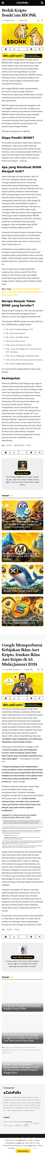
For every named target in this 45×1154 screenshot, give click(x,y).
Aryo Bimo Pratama (12, 669)
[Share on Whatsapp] (14, 49)
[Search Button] (42, 3)
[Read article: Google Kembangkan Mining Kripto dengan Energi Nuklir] (22, 997)
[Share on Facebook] (31, 49)
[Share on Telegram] (6, 49)
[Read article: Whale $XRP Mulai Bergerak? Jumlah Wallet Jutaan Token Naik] (22, 579)
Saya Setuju (23, 1151)
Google (9, 929)
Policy (17, 929)
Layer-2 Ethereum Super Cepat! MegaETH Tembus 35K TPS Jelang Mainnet (21, 556)
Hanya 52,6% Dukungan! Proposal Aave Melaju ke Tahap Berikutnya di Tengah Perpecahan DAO (22, 524)
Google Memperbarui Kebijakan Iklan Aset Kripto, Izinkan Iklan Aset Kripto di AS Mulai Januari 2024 (22, 292)
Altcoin (9, 445)
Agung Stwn (9, 20)
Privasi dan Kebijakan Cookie (26, 1148)
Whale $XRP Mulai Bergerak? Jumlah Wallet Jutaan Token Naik (20, 589)
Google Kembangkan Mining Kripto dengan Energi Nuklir (22, 1007)
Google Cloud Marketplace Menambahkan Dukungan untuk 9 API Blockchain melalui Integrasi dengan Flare (21, 1068)
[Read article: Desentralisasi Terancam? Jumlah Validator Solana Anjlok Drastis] (22, 611)
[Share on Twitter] (23, 49)
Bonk (29, 445)
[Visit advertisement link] (22, 55)
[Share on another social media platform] (39, 49)
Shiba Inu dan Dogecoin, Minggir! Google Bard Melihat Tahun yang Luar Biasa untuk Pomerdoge (21, 1038)
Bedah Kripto (19, 445)
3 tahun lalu (22, 20)
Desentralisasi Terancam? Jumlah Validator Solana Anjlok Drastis (20, 621)
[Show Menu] (3, 3)
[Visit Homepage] (22, 3)
